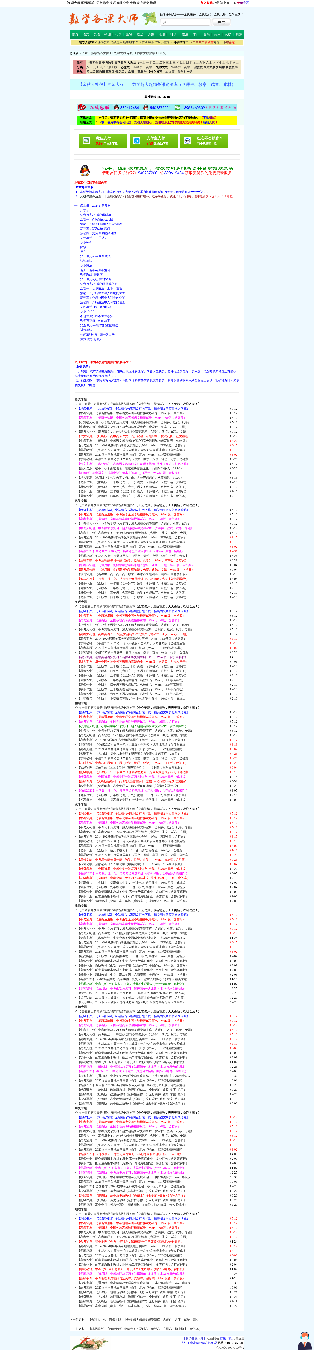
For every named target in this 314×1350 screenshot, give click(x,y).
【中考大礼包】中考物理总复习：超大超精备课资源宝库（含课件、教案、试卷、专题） (135, 730)
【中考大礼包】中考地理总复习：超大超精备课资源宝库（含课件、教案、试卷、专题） (135, 1232)
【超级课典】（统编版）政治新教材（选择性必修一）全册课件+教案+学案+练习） (132, 1094)
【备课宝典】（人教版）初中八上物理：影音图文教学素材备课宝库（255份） (129, 753)
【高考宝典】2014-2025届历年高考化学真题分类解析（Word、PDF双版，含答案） (132, 836)
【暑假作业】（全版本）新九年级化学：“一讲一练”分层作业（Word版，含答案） (131, 850)
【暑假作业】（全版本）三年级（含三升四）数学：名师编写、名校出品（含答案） (132, 592)
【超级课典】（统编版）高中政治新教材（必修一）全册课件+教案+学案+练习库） (132, 1103)
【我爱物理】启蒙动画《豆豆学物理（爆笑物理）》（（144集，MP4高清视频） (130, 767)
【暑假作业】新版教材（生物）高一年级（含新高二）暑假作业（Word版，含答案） (132, 965)
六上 (209, 62)
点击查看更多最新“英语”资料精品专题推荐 (107, 606)
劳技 (228, 34)
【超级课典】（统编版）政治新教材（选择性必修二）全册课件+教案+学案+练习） (132, 1089)
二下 (162, 62)
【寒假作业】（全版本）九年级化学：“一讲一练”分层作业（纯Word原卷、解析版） (132, 887)
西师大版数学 (146, 53)
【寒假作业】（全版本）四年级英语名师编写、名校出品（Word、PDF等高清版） (131, 684)
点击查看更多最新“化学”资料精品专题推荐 (107, 809)
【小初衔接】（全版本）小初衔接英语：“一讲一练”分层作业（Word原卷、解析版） (132, 698)
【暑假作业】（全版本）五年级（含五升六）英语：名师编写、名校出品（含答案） (132, 675)
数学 (106, 3)
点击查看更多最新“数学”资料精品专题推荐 (107, 505)
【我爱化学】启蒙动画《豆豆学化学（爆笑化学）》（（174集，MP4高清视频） (130, 864)
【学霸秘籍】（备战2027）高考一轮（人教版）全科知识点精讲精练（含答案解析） (132, 450)
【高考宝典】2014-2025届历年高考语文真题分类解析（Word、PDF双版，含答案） (132, 445)
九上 (96, 67)
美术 (217, 34)
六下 (216, 62)
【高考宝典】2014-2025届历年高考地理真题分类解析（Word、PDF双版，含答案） (132, 1246)
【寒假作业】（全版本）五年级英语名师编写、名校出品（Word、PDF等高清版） (131, 689)
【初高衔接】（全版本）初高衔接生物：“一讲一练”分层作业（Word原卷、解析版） (132, 956)
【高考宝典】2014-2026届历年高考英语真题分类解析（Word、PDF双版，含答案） (132, 638)
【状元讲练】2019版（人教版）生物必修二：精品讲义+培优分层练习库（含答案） (132, 997)
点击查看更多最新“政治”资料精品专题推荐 (107, 1011)
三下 (176, 62)
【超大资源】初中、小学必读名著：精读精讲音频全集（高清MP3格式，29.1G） (130, 468)
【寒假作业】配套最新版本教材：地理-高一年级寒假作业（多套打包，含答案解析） (133, 1260)
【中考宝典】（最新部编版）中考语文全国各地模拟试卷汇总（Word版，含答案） (131, 413)
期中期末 (129, 42)
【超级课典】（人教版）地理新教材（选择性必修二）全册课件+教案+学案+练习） (132, 1301)
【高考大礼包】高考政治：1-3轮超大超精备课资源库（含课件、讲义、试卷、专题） (133, 1034)
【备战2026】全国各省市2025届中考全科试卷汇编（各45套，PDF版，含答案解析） (132, 1085)
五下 (202, 62)
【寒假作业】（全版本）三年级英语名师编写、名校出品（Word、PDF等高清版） (131, 680)
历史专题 (81, 1108)
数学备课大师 (100, 53)
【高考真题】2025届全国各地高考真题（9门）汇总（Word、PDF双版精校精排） (130, 1080)
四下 (189, 62)
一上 (142, 62)
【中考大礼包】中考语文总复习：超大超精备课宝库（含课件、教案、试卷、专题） (132, 427)
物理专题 (81, 703)
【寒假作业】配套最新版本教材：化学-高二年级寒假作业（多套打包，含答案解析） (133, 896)
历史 (146, 3)
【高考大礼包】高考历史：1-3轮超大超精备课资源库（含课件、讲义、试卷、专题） (133, 1135)
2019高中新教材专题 (179, 71)
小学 (216, 3)
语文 (100, 3)
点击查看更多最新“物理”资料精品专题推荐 (107, 707)
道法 (185, 34)
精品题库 (116, 42)
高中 (230, 3)
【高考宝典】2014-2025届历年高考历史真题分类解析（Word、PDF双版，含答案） (132, 1140)
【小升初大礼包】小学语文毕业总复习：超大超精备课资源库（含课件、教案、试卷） (134, 422)
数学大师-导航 (123, 53)
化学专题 (81, 804)
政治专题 (81, 1007)
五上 (196, 62)
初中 (223, 3)
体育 (196, 34)
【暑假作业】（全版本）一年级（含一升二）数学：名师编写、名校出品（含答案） (132, 583)
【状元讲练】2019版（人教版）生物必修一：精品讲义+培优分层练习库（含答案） (132, 993)
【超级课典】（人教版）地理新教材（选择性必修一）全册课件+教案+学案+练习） (132, 1296)
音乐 (206, 34)
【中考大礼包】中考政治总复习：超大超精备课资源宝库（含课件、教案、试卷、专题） (135, 1030)
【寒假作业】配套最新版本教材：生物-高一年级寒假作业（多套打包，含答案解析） (133, 961)
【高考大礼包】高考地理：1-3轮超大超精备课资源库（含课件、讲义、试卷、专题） (133, 1237)
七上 (222, 62)
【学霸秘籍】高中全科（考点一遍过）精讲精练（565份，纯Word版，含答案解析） (132, 1204)
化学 (126, 3)
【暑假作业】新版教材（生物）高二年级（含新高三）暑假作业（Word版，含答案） (132, 974)
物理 (120, 3)
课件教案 (104, 42)
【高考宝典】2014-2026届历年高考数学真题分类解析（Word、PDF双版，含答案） (132, 537)
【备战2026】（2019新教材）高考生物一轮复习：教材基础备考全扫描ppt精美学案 (132, 979)
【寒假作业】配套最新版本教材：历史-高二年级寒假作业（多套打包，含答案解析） (133, 1163)
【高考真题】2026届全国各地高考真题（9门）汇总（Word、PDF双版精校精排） (130, 454)
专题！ (204, 42)
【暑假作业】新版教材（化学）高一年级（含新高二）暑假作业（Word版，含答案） (132, 901)
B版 (114, 67)
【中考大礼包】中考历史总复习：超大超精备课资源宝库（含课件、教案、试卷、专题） (135, 1131)
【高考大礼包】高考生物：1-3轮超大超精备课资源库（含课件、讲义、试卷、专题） (133, 933)
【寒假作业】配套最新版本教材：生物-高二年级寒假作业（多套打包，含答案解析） (133, 970)
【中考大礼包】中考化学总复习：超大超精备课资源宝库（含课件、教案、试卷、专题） (135, 827)
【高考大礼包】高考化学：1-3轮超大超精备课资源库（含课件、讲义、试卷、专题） (133, 832)
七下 (229, 62)
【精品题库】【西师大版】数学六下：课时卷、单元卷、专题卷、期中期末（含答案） (145, 1329)
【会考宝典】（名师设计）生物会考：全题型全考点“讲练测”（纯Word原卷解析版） (132, 938)
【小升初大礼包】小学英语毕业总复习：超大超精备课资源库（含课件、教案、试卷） (134, 625)
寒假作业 (154, 42)
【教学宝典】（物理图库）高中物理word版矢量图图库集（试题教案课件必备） (129, 786)
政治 (140, 3)
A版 (108, 67)
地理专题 (81, 1209)
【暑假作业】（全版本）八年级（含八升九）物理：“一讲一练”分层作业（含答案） (132, 795)
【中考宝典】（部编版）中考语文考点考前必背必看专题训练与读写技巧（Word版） (132, 440)
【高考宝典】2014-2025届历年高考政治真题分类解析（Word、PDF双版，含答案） (132, 1039)
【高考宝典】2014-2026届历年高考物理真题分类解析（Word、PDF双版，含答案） (132, 740)
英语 (113, 3)
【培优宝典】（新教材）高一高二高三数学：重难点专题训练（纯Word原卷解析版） (132, 574)
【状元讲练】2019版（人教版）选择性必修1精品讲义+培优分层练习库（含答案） (131, 1002)
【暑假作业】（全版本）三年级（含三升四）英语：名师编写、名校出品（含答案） (132, 666)
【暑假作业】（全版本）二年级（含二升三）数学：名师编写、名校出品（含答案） (132, 588)
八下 (89, 67)
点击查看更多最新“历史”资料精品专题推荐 (107, 1112)
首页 (75, 34)
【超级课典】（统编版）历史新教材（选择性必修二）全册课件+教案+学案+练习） (132, 1200)
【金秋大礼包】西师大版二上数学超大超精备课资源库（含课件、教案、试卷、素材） (145, 1319)
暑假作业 (142, 42)
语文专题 (81, 399)
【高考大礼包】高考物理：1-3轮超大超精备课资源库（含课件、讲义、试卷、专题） (133, 735)
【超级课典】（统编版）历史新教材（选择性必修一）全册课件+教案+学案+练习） (132, 1191)
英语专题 (81, 602)
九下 (103, 67)
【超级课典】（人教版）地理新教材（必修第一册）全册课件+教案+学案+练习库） (132, 1292)
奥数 (239, 34)
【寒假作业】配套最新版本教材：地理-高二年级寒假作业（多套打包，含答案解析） (133, 1264)
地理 (153, 3)
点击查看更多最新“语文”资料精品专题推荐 (107, 404)
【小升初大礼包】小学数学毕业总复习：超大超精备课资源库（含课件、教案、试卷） (134, 523)
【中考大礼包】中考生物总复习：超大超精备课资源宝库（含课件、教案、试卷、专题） (135, 928)
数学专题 (81, 500)
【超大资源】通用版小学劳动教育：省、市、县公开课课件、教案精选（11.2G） (130, 477)
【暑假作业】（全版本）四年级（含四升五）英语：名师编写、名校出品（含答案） (132, 671)
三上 (169, 62)
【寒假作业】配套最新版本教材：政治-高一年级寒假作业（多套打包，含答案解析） (133, 1053)
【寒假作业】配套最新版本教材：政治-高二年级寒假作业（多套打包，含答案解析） (133, 1057)
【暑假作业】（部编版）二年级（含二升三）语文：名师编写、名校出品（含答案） (132, 487)
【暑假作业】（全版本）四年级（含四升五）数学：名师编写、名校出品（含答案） (132, 597)
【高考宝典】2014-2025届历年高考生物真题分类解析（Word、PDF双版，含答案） (132, 942)
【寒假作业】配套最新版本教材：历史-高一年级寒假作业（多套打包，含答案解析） (133, 1158)
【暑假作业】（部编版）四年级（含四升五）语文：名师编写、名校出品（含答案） (132, 496)
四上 (182, 62)
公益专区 (167, 42)
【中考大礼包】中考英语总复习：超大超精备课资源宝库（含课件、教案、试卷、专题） (135, 629)
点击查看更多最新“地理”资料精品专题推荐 (107, 1214)
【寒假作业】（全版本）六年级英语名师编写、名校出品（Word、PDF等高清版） (131, 694)
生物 (133, 3)
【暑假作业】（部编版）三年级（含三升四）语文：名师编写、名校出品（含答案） (132, 491)
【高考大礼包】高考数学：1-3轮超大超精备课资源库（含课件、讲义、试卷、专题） (133, 533)
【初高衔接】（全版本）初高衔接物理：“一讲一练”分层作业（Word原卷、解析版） (132, 799)
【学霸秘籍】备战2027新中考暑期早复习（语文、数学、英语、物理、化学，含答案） (134, 459)
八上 (236, 62)
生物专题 (81, 905)
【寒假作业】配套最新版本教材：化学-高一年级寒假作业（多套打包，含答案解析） (133, 891)
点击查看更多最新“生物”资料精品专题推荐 (107, 910)
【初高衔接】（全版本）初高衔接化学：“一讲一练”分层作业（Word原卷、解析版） (132, 882)
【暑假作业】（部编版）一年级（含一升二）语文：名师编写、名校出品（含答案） (132, 482)
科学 (173, 34)
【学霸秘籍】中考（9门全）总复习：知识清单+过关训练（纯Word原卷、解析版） (131, 1062)
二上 (156, 62)
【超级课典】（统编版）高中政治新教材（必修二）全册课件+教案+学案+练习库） (132, 1099)
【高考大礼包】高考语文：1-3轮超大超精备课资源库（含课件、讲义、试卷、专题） (133, 431)
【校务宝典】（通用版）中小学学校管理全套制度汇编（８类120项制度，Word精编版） (135, 1076)
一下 (149, 62)
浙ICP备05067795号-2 (229, 1347)
